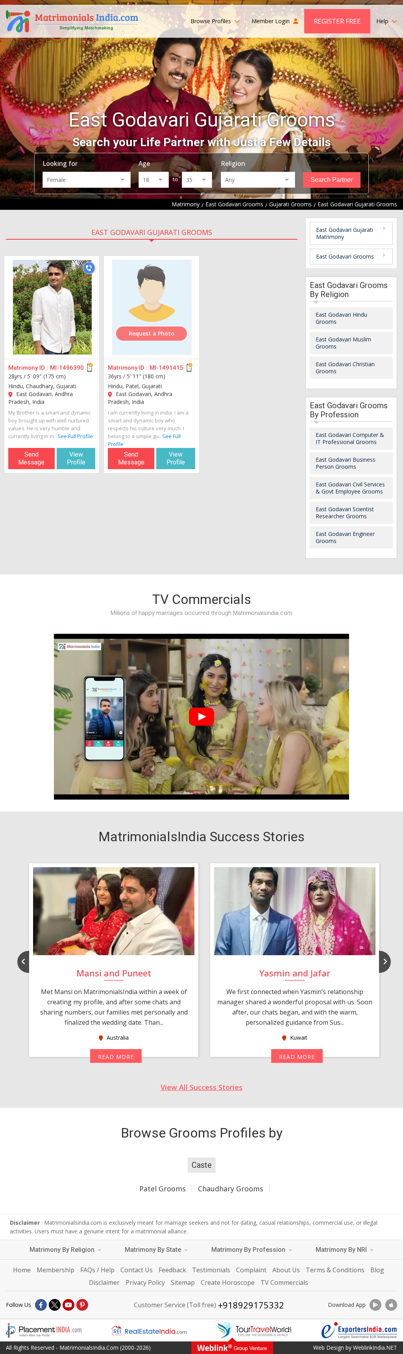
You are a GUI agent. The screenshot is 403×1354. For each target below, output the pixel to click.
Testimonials (211, 1270)
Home (22, 1270)
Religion (233, 163)
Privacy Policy (145, 1282)
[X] (55, 1305)
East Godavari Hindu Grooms (341, 318)
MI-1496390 (67, 367)
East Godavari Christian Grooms (345, 367)
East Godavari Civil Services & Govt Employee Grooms (350, 488)
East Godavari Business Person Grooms (345, 463)
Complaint (251, 1270)
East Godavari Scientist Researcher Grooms (345, 512)
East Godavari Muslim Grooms (343, 343)
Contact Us (136, 1270)
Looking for (60, 163)
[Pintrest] (82, 1305)
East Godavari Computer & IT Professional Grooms (350, 438)
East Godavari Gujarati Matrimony (344, 233)
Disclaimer (104, 1282)
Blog (377, 1270)
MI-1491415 (166, 367)
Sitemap (183, 1282)
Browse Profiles (211, 21)
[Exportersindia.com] (359, 1330)
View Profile (76, 458)
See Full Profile (75, 436)
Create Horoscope (228, 1282)
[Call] (89, 268)
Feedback (172, 1270)
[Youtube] (68, 1305)
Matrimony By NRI (342, 1249)
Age (144, 163)
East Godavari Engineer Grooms (345, 537)
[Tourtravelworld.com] (254, 1330)
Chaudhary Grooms (230, 1189)
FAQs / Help (97, 1270)
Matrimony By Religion (63, 1249)
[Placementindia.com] (43, 1330)
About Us (286, 1270)
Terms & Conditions (335, 1270)
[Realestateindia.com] (149, 1330)
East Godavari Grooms (345, 256)
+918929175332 (251, 1305)
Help (383, 21)
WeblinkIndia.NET (375, 1347)
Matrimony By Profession (249, 1249)
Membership (55, 1270)
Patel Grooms (162, 1189)
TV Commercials (284, 1282)
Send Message (31, 458)
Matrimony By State (154, 1249)
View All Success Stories (201, 1087)
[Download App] (375, 1305)
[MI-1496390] (52, 307)
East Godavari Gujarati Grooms (151, 232)
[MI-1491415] (152, 307)
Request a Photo (151, 333)
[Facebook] (41, 1305)
